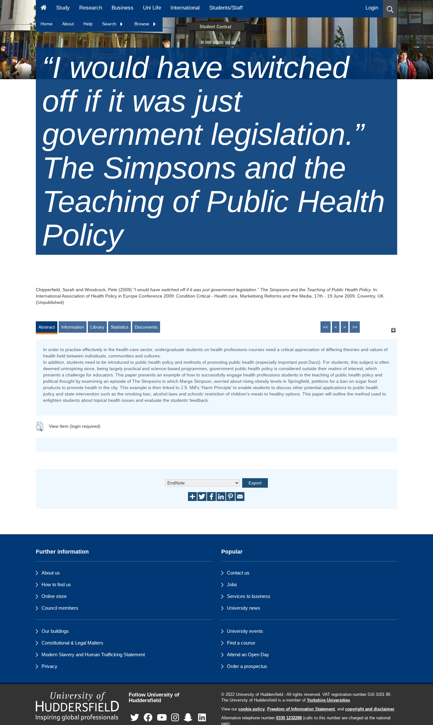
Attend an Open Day (248, 654)
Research (90, 8)
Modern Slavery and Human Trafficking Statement (93, 654)
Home (47, 23)
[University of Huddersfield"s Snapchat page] (189, 718)
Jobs (232, 584)
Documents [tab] (146, 327)
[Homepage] (43, 8)
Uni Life (152, 8)
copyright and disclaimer (369, 709)
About (68, 23)
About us (51, 572)
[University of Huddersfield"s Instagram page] (175, 718)
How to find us (56, 584)
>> (354, 327)
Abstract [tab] (46, 327)
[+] (393, 330)
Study (63, 8)
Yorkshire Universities (328, 700)
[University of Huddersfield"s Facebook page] (148, 718)
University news (243, 608)
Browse (142, 23)
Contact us (238, 572)
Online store (54, 596)
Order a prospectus (247, 666)
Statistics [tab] (119, 327)
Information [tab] (72, 327)
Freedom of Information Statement (301, 709)
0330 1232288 (289, 718)
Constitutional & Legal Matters (72, 642)
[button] (390, 8)
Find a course (241, 642)
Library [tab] (97, 327)
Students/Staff (226, 8)
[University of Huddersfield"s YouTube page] (162, 718)
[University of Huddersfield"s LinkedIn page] (202, 718)
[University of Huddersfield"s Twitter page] (134, 718)
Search (110, 23)
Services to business (248, 596)
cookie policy (251, 709)
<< (325, 327)
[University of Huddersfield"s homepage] (77, 706)
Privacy (49, 666)
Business (122, 8)
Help (88, 23)
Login (371, 8)
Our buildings (55, 631)
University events (245, 631)
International (185, 8)
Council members (60, 608)
